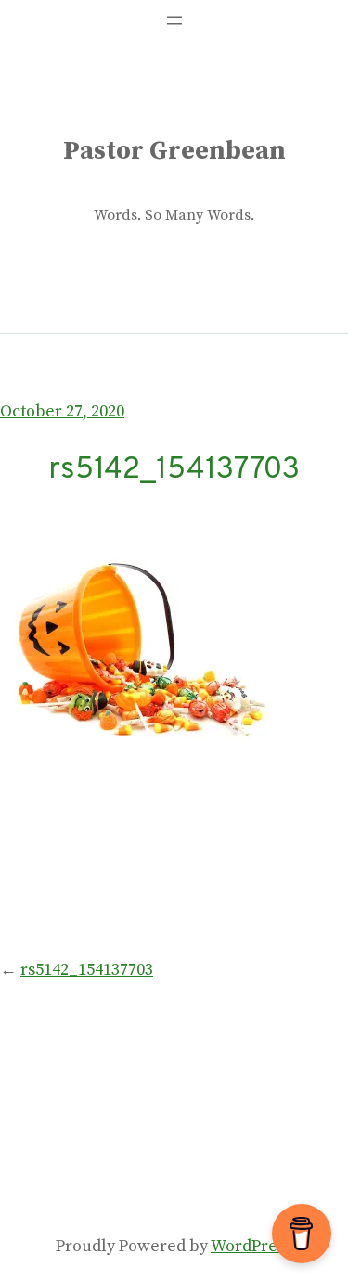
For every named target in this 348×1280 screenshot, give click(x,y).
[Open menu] (174, 20)
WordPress (251, 1246)
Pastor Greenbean (174, 150)
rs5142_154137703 (86, 969)
